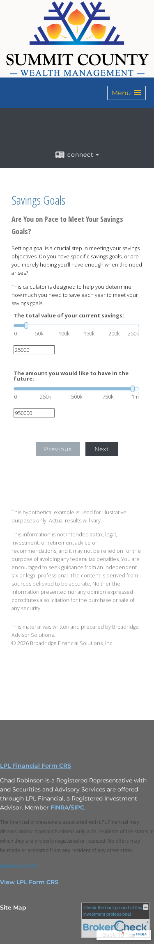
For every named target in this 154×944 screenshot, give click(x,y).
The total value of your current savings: (69, 315)
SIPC (77, 807)
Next (101, 449)
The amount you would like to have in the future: (71, 376)
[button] (126, 93)
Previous (58, 449)
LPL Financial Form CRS (35, 765)
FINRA (60, 807)
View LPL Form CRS (29, 882)
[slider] (76, 325)
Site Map (13, 907)
